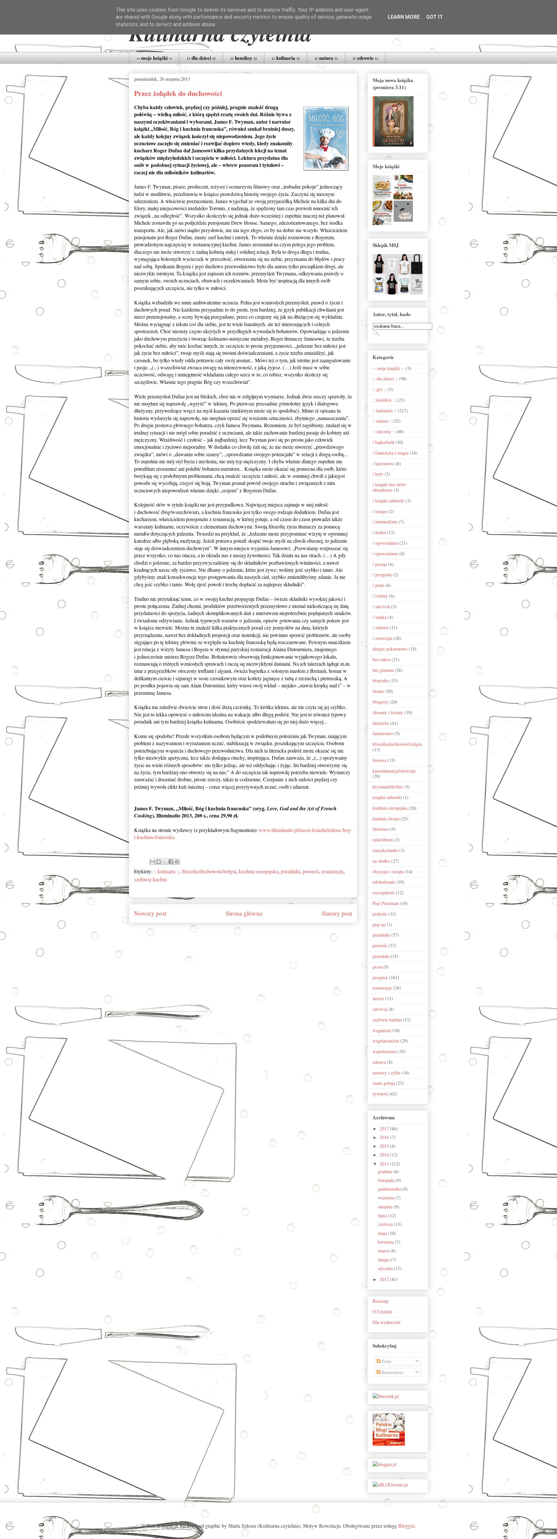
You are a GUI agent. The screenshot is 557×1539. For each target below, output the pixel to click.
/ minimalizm (385, 521)
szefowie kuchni (150, 879)
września (386, 1198)
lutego (384, 1260)
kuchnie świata (386, 819)
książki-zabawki (387, 797)
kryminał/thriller (388, 787)
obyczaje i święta (388, 871)
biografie (381, 680)
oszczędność (384, 892)
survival (380, 1009)
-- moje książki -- (154, 57)
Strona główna (244, 913)
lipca (383, 1215)
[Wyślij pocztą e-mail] (152, 861)
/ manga (380, 511)
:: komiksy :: (243, 57)
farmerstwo (383, 733)
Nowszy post (150, 913)
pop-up (379, 924)
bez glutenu (383, 670)
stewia (378, 998)
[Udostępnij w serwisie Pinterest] (177, 861)
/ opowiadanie (385, 553)
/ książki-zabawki (388, 501)
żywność (380, 1094)
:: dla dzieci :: (201, 57)
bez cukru (381, 659)
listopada (387, 1180)
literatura (381, 829)
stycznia (386, 1268)
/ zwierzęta (382, 638)
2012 (385, 1279)
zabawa (379, 1062)
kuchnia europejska (258, 871)
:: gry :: (379, 389)
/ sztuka (379, 617)
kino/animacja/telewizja (394, 771)
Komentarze (392, 1372)
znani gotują (384, 1083)
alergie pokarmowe (390, 649)
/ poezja (380, 564)
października (390, 1189)
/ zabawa (380, 627)
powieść (311, 871)
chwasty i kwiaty (388, 712)
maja (383, 1233)
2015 (385, 1146)
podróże (380, 914)
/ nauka (379, 532)
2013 (385, 1164)
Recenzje (381, 1301)
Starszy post (337, 913)
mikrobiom (383, 839)
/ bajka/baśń (383, 442)
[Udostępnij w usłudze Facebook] (171, 861)
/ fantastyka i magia (390, 453)
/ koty (378, 474)
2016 (385, 1137)
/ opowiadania (385, 543)
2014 (385, 1155)
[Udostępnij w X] (164, 861)
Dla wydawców (387, 1322)
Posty (386, 1361)
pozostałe (381, 956)
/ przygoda (382, 574)
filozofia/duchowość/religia (209, 871)
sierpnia (386, 1207)
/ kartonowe (383, 463)
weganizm (382, 1030)
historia (379, 760)
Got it (434, 17)
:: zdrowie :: (365, 57)
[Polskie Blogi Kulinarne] (389, 1444)
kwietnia (386, 1242)
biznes (378, 691)
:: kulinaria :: (286, 57)
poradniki (290, 871)
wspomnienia (384, 1051)
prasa (377, 967)
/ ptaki (378, 585)
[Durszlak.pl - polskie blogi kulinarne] (386, 1396)
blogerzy (380, 702)
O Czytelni (382, 1311)
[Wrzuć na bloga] (158, 861)
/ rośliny (380, 596)
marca (384, 1250)
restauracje (332, 871)
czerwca (386, 1224)
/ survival (381, 606)
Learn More (404, 17)
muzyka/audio (385, 850)
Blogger (406, 1525)
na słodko (381, 861)
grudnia (385, 1171)
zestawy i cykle (386, 1073)
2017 (385, 1128)
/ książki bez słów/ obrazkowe (389, 487)
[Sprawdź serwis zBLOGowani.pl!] (390, 1485)
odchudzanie (384, 882)
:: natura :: (326, 57)
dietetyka (381, 723)
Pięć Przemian (386, 903)
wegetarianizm (386, 1041)
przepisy (380, 977)
